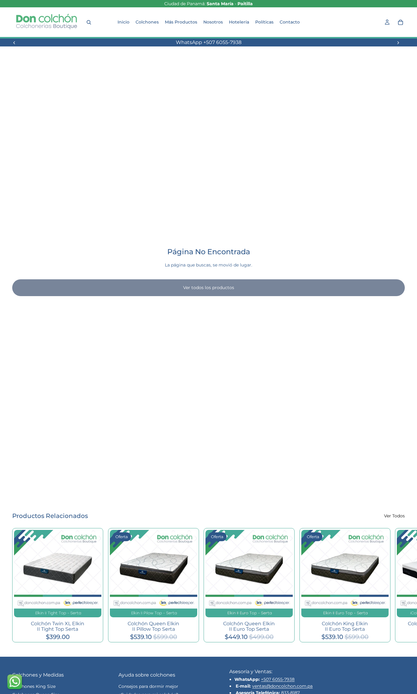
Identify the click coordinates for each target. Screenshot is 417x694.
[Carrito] (400, 22)
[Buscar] (89, 22)
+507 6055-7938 (278, 679)
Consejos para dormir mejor (148, 686)
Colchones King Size (34, 686)
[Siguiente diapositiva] (398, 42)
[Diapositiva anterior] (14, 42)
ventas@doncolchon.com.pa (282, 686)
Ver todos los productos (208, 287)
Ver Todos (394, 516)
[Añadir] (91, 607)
